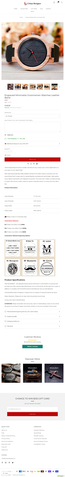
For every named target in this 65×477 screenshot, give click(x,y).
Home (21, 17)
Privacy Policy (6, 438)
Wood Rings (37, 433)
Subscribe (32, 414)
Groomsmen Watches (40, 438)
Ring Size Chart (6, 444)
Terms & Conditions (7, 441)
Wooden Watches (39, 430)
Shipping (7, 107)
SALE (41, 8)
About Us (4, 430)
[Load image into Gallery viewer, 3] (25, 87)
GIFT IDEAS (34, 8)
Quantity (7, 149)
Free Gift (4, 447)
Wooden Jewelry (39, 435)
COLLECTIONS (24, 8)
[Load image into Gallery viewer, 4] (32, 87)
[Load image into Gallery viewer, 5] (40, 87)
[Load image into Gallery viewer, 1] (10, 87)
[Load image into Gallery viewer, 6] (47, 87)
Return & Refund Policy (8, 435)
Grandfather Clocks (39, 444)
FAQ (3, 433)
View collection (54, 380)
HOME (15, 8)
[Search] (61, 2)
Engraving (8, 112)
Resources (5, 449)
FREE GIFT (10, 134)
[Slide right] (60, 87)
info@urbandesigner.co (8, 458)
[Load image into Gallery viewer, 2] (18, 87)
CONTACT (48, 8)
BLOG (32, 11)
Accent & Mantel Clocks (41, 441)
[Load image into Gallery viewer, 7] (54, 87)
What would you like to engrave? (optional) (19, 120)
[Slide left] (5, 87)
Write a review (32, 346)
